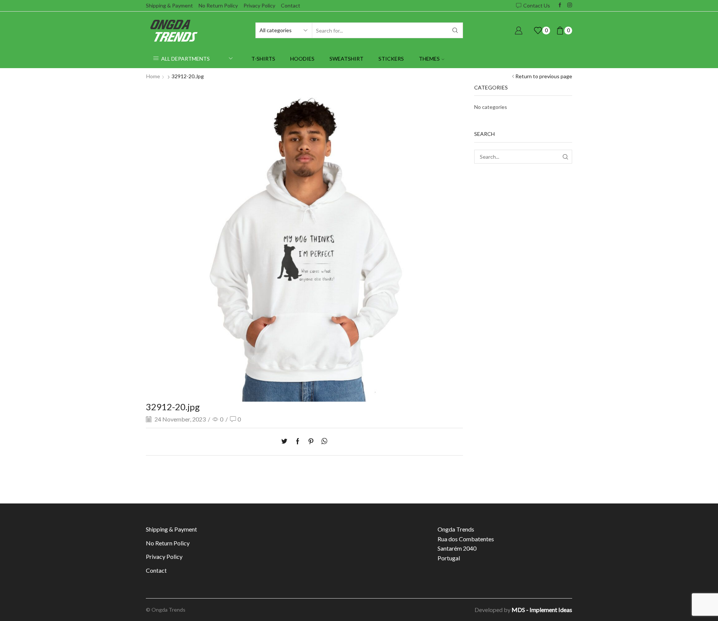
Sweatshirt (346, 58)
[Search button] (455, 30)
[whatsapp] (322, 441)
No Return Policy (218, 5)
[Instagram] (569, 5)
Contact (290, 5)
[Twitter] (286, 441)
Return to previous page (543, 76)
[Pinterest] (310, 441)
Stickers (391, 58)
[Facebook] (560, 5)
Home (153, 76)
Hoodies (302, 58)
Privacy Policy (259, 5)
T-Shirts (263, 58)
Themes (429, 58)
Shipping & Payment (169, 5)
